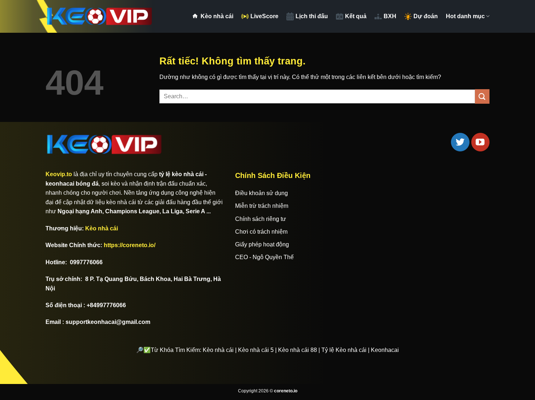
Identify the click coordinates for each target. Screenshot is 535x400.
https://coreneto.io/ (129, 245)
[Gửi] (482, 96)
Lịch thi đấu (312, 16)
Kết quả (355, 16)
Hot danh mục (465, 16)
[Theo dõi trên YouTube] (480, 142)
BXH (390, 16)
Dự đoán (425, 16)
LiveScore (264, 16)
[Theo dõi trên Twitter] (460, 142)
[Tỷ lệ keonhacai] (100, 16)
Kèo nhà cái (217, 16)
